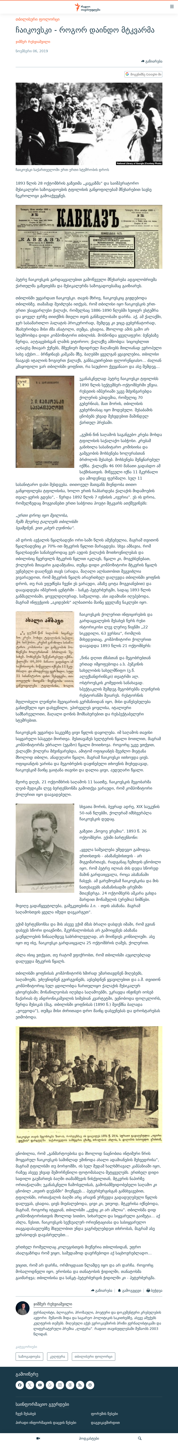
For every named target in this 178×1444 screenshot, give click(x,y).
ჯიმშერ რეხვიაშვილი (33, 42)
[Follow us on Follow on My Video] (50, 1385)
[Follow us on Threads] (70, 1385)
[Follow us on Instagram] (60, 1385)
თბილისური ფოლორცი (37, 19)
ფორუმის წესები (104, 1413)
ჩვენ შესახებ (26, 1413)
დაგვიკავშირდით (105, 1422)
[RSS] (80, 1385)
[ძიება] (139, 1438)
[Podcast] (90, 1385)
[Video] (38, 1438)
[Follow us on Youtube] (40, 1385)
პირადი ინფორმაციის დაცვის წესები (46, 1422)
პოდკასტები (89, 1438)
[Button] (152, 61)
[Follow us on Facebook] (20, 1385)
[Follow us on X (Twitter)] (30, 1385)
